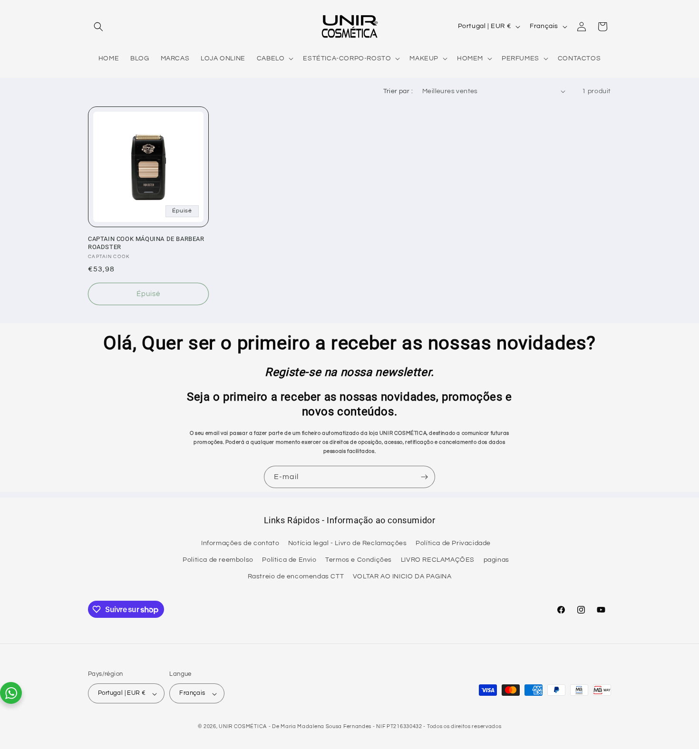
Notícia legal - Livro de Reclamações (347, 543)
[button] (98, 26)
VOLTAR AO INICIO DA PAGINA (402, 577)
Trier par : (398, 91)
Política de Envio (289, 560)
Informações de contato (240, 543)
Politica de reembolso (218, 560)
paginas (496, 560)
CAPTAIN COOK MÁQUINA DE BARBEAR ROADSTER (146, 242)
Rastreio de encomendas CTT (296, 577)
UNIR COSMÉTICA (243, 727)
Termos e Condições (358, 560)
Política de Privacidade (453, 543)
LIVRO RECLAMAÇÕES (438, 560)
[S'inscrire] (424, 477)
